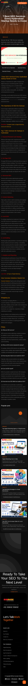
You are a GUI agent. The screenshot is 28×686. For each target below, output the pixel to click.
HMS (4, 666)
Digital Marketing (7, 647)
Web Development (7, 650)
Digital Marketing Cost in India (10, 459)
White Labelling (6, 658)
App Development (7, 653)
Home (11, 24)
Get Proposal (22, 3)
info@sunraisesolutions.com (11, 604)
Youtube (8, 679)
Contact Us (13, 591)
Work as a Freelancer (8, 639)
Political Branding (7, 664)
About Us (5, 631)
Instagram (14, 682)
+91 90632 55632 (10, 607)
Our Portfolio (6, 634)
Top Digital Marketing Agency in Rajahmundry (13, 428)
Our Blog (16, 24)
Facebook (14, 679)
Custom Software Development (10, 655)
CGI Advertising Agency (8, 661)
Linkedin (22, 679)
